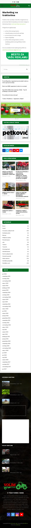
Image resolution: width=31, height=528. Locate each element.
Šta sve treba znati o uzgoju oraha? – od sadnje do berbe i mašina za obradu (18, 391)
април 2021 (5, 332)
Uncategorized (6, 249)
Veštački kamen (6, 251)
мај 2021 (4, 329)
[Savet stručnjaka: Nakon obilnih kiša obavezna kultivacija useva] (6, 401)
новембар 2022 (6, 304)
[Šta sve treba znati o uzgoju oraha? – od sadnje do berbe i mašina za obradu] (6, 391)
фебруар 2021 (6, 336)
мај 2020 (4, 357)
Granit (4, 228)
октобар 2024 (5, 294)
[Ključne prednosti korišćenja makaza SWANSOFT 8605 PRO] (8, 166)
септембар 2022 (6, 306)
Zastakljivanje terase (11, 122)
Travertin (4, 247)
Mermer (4, 235)
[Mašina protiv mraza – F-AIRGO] (8, 187)
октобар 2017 (5, 364)
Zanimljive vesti (6, 263)
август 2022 (5, 308)
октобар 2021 (5, 322)
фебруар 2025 (6, 287)
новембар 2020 (6, 343)
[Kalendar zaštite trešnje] (6, 383)
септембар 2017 (6, 366)
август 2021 (5, 327)
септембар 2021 (6, 325)
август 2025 (5, 283)
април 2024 (5, 299)
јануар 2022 (5, 315)
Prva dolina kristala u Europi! (10, 95)
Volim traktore (5, 258)
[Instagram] (17, 514)
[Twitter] (13, 514)
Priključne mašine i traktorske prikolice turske (21, 212)
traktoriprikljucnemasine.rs (18, 24)
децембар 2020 (6, 341)
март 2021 (5, 334)
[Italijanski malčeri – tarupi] (8, 205)
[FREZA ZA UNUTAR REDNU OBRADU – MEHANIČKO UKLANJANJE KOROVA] (22, 187)
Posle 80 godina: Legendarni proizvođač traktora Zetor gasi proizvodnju (19, 451)
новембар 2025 (6, 276)
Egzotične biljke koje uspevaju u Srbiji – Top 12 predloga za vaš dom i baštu (19, 469)
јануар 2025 (5, 290)
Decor (3, 226)
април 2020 (5, 359)
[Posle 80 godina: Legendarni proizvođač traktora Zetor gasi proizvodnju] (6, 451)
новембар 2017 (6, 362)
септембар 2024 (6, 297)
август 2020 (5, 350)
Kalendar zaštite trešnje (17, 381)
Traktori (4, 244)
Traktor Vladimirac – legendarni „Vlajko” (13, 98)
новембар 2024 (6, 292)
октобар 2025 (5, 278)
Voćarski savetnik (6, 256)
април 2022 (5, 313)
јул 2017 (4, 369)
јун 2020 (4, 355)
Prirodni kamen (6, 240)
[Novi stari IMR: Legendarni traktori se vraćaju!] (6, 461)
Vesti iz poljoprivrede (7, 254)
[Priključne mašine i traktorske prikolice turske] (22, 205)
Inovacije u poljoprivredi (8, 230)
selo (3, 242)
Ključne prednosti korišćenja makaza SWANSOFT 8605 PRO (8, 173)
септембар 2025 (6, 281)
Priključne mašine (10, 158)
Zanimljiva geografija (7, 260)
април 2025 (5, 285)
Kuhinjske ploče (6, 233)
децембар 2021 (6, 318)
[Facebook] (8, 514)
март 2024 (5, 301)
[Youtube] (21, 514)
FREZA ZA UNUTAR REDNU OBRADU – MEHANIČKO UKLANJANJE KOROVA (22, 194)
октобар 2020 (5, 345)
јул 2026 (4, 274)
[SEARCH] (27, 69)
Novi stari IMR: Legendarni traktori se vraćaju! (14, 86)
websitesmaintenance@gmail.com (11, 50)
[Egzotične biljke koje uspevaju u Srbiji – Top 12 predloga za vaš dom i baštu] (6, 469)
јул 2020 (4, 352)
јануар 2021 (5, 338)
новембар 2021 (6, 320)
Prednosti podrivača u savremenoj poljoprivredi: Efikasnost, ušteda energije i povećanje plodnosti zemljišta (22, 175)
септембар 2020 (6, 348)
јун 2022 (4, 311)
